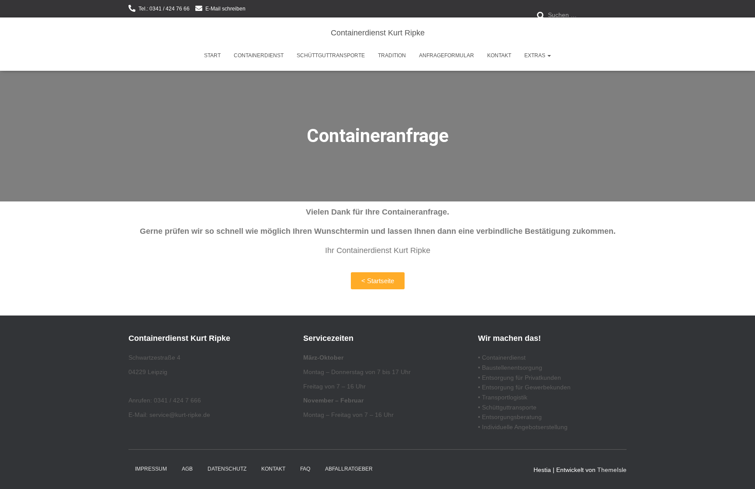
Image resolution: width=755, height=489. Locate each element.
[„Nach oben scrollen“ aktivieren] (738, 471)
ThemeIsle (612, 469)
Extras (535, 55)
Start (212, 55)
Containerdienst (259, 55)
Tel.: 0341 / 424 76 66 (164, 9)
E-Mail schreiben (225, 9)
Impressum (151, 469)
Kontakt (499, 55)
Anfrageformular (446, 55)
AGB (187, 469)
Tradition (392, 55)
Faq (305, 469)
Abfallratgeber (349, 469)
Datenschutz (227, 469)
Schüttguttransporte (331, 55)
